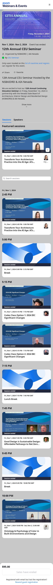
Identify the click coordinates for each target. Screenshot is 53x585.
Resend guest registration (26, 582)
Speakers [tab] (18, 119)
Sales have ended (26, 572)
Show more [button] (26, 104)
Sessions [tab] (6, 119)
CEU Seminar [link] (13, 58)
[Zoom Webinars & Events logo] (15, 4)
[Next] (48, 150)
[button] (18, 72)
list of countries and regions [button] (37, 63)
